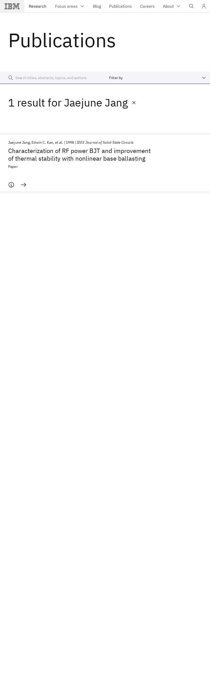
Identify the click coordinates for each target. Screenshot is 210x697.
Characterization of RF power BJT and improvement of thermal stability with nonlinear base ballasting (79, 154)
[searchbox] (52, 78)
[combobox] (157, 78)
